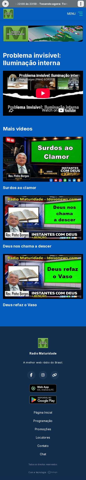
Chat (43, 454)
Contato (42, 446)
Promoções (43, 429)
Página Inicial (43, 412)
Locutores (43, 437)
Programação (42, 421)
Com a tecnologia (37, 472)
